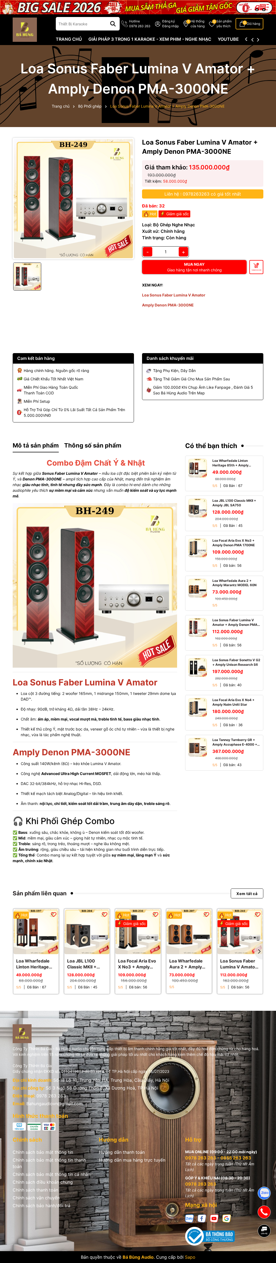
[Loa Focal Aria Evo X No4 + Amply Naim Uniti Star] (197, 707)
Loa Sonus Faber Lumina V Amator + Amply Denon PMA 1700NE (234, 622)
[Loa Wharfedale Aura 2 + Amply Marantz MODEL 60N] (197, 588)
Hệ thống (198, 23)
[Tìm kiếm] (113, 23)
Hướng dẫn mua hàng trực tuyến (132, 1160)
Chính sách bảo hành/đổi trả (41, 1205)
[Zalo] (189, 1218)
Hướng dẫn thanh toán (122, 1152)
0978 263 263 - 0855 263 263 (218, 1157)
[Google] (226, 1218)
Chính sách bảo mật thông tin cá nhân (51, 1174)
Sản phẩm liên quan (40, 893)
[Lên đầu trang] (264, 1249)
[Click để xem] (73, 198)
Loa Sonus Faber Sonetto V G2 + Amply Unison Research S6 (236, 662)
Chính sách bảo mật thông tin (43, 1152)
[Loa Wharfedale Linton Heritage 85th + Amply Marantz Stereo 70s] (197, 468)
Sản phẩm (224, 23)
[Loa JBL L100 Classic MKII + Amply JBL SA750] (197, 508)
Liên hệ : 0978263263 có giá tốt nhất (202, 194)
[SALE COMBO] (138, 6)
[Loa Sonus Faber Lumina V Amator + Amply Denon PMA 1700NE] (197, 627)
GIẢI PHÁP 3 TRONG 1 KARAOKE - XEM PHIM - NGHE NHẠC (149, 39)
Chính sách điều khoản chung (43, 1182)
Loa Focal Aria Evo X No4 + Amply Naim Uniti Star (233, 702)
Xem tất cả (247, 893)
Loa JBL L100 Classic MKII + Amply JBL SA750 (234, 503)
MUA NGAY (194, 267)
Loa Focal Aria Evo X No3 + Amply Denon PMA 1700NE (233, 542)
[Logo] (25, 29)
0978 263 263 (51, 1095)
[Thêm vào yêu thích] (53, 914)
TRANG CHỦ (69, 39)
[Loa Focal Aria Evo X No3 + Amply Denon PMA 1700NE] (197, 547)
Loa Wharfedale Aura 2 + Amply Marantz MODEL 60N (234, 583)
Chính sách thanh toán (35, 1190)
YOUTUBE (228, 39)
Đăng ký (168, 21)
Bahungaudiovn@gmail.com (54, 1103)
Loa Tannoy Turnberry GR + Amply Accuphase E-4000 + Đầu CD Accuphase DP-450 (234, 742)
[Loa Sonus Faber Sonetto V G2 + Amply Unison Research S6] (197, 667)
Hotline (139, 23)
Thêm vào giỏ (256, 270)
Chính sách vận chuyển (36, 1197)
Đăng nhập (170, 26)
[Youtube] (214, 1218)
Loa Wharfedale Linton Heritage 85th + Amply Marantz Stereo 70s (230, 463)
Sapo (190, 1257)
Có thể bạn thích (211, 446)
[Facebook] (202, 1218)
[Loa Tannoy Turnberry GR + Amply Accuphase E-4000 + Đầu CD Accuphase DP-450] (197, 747)
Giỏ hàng (253, 24)
